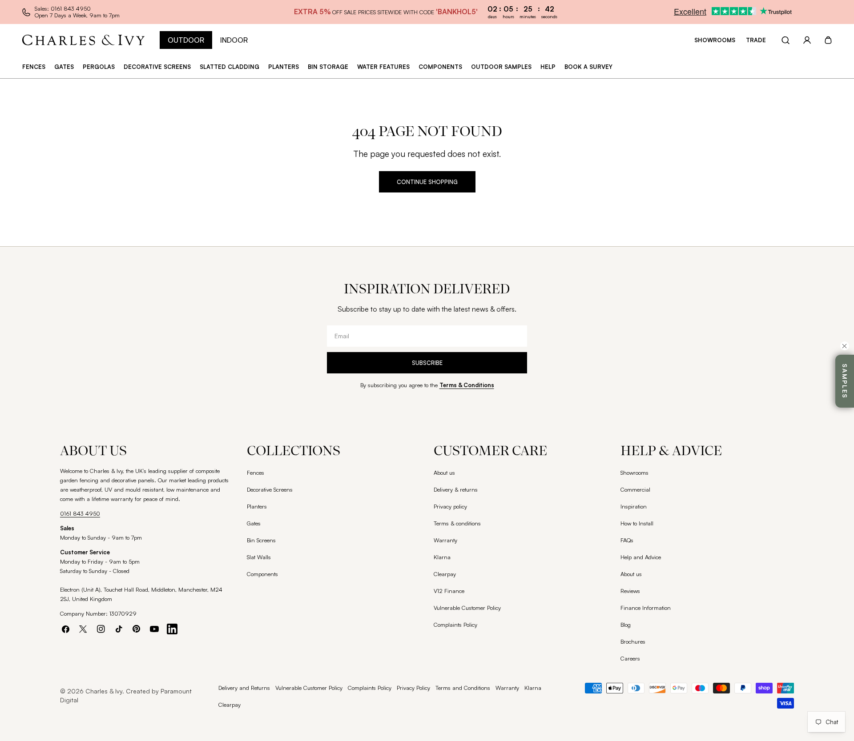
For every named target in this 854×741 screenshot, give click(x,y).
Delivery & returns (456, 489)
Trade (756, 40)
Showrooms (714, 40)
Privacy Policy (413, 687)
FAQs (626, 540)
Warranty (445, 540)
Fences (255, 472)
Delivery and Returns (244, 687)
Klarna (442, 557)
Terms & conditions (457, 523)
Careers (630, 658)
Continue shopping (427, 181)
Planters (257, 506)
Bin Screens (261, 540)
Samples (845, 381)
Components (262, 573)
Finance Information (645, 607)
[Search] (785, 40)
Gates (254, 523)
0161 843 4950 (80, 513)
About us (444, 472)
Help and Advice (640, 557)
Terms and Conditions (462, 687)
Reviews (630, 590)
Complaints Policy (455, 624)
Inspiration (633, 506)
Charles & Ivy (103, 691)
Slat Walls (259, 557)
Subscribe (427, 362)
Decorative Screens (270, 489)
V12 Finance (449, 590)
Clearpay (445, 573)
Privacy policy (450, 506)
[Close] (844, 345)
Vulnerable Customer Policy (467, 607)
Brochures (632, 641)
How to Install (636, 523)
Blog (625, 624)
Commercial (635, 489)
